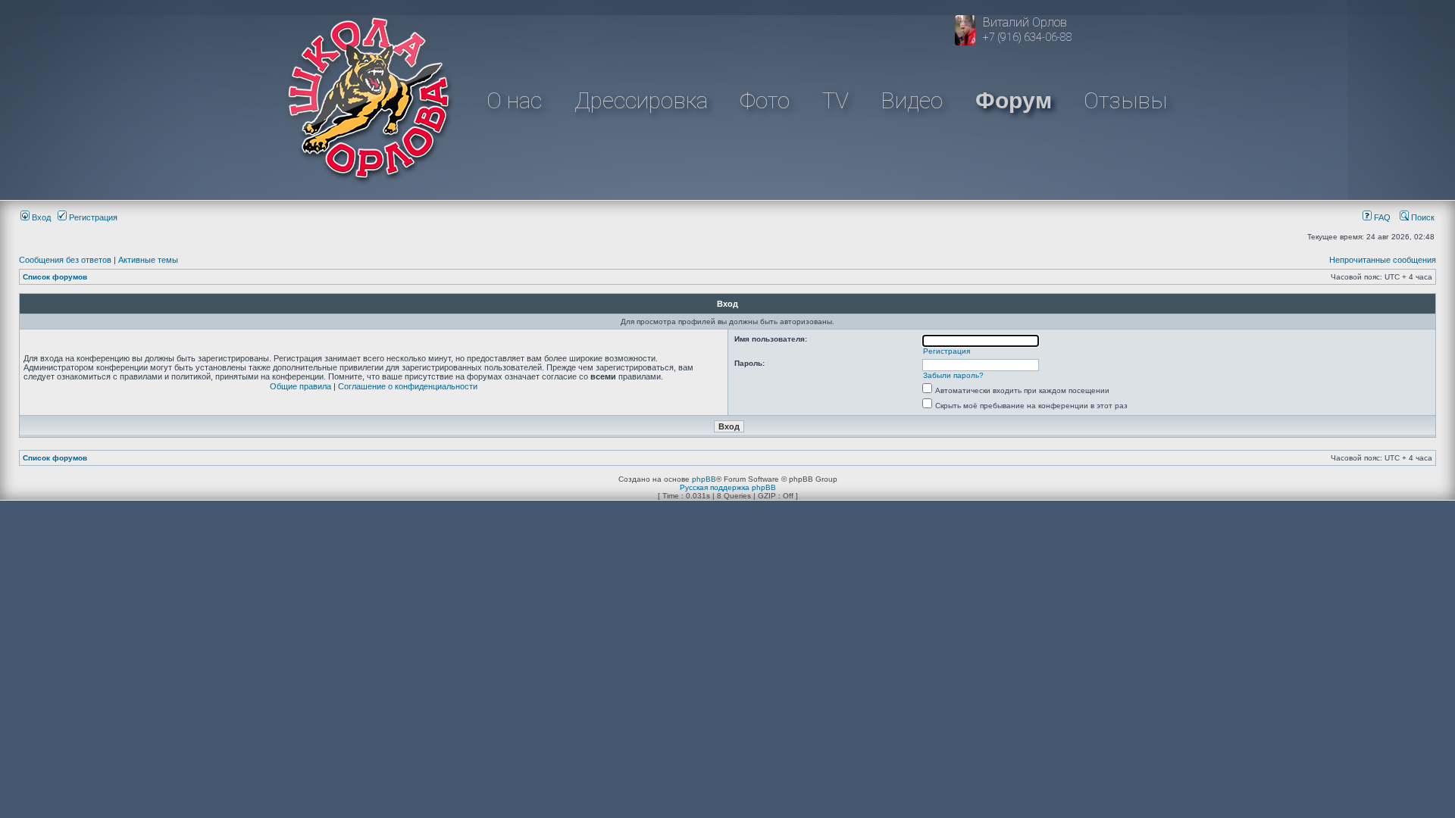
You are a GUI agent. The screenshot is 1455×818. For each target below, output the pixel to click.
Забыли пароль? (953, 375)
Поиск (1422, 217)
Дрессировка (641, 100)
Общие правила (300, 386)
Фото (765, 100)
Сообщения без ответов (65, 259)
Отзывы (1125, 100)
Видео (912, 100)
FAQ (1381, 217)
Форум (1013, 100)
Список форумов (55, 277)
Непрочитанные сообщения (1382, 259)
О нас (514, 100)
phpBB (704, 479)
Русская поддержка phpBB (728, 487)
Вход (40, 217)
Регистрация (92, 217)
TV (835, 100)
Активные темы (148, 259)
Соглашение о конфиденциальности (407, 386)
